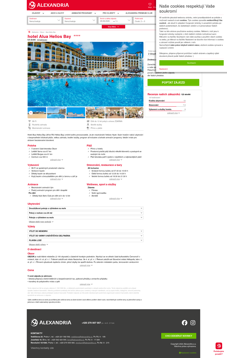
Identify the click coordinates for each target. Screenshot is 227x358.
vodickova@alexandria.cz (81, 336)
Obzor (42, 32)
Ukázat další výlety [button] (37, 244)
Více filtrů (112, 26)
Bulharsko (35, 32)
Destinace (33, 18)
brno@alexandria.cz (75, 339)
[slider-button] (37, 112)
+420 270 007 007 (91, 322)
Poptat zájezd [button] (173, 82)
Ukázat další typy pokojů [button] (40, 221)
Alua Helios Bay (51, 32)
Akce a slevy (57, 13)
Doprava (68, 18)
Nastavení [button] (163, 69)
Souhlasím (191, 63)
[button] (38, 13)
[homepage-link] (29, 32)
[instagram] (192, 322)
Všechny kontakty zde (42, 347)
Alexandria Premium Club (139, 13)
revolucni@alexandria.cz (86, 342)
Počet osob (139, 18)
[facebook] (184, 322)
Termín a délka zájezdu (108, 18)
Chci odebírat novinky (178, 335)
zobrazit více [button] (55, 159)
